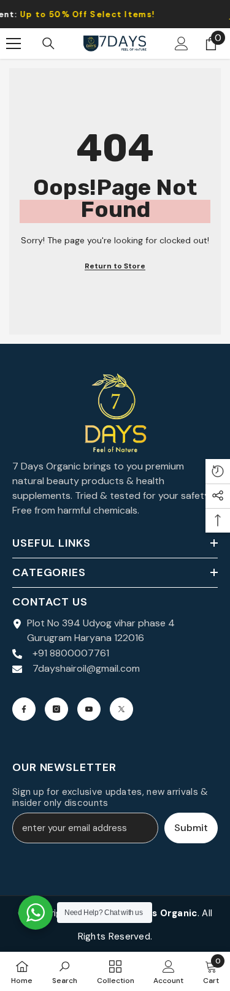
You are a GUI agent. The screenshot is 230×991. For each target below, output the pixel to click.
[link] (65, 971)
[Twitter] (121, 709)
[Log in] (181, 43)
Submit (191, 827)
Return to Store (115, 266)
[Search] (48, 43)
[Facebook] (24, 709)
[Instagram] (56, 709)
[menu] (13, 43)
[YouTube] (89, 709)
